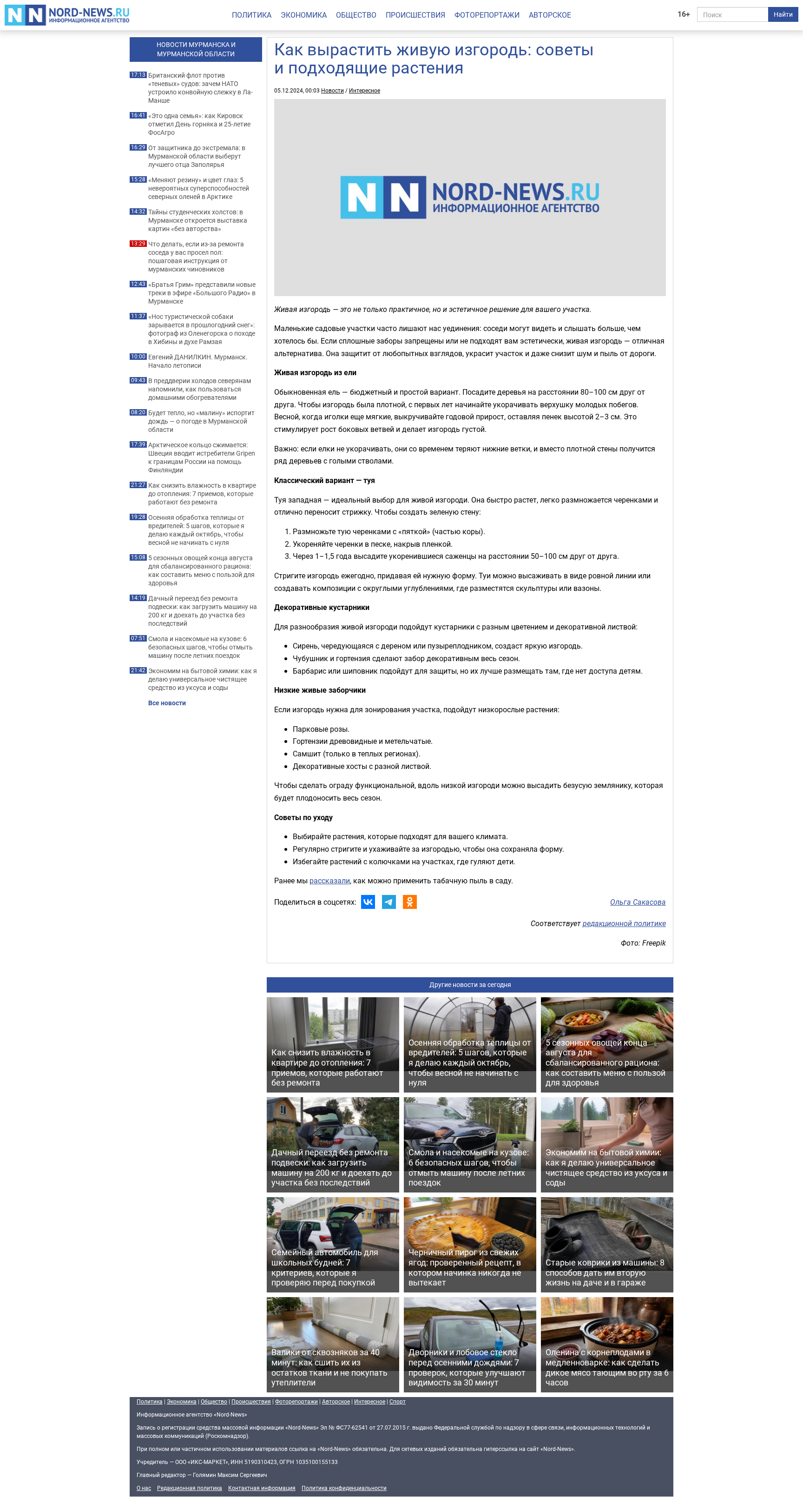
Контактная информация (262, 1487)
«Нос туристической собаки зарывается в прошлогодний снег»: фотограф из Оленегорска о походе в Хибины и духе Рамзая (201, 329)
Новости (332, 90)
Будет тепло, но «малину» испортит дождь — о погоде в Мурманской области (201, 421)
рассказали (329, 880)
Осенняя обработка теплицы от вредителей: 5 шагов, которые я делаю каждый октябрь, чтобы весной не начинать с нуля (196, 530)
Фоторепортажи (487, 15)
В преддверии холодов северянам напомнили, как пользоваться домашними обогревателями (199, 389)
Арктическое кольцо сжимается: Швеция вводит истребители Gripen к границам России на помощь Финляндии (201, 457)
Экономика (304, 15)
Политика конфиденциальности (344, 1487)
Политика (251, 15)
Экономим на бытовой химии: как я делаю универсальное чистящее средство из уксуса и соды (202, 679)
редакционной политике (624, 923)
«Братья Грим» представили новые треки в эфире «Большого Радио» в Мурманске (202, 292)
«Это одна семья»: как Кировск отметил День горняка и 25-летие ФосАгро (199, 124)
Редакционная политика (189, 1487)
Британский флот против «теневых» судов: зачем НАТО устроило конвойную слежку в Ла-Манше (200, 88)
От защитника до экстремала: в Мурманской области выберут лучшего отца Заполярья (196, 156)
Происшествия (415, 15)
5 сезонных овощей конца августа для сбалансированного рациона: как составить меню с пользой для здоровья (201, 570)
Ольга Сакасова (638, 902)
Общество (356, 15)
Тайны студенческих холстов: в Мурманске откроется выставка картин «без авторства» (197, 220)
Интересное (364, 90)
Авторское (550, 15)
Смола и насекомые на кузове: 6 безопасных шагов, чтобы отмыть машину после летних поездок (200, 647)
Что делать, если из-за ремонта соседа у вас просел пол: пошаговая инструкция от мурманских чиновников (196, 256)
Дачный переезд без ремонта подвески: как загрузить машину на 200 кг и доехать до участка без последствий (202, 611)
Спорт (397, 1401)
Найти (783, 14)
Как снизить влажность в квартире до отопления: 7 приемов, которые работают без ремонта (202, 493)
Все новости (167, 703)
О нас (144, 1487)
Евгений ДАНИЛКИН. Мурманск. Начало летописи (198, 361)
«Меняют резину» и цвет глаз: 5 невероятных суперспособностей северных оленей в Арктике (198, 188)
